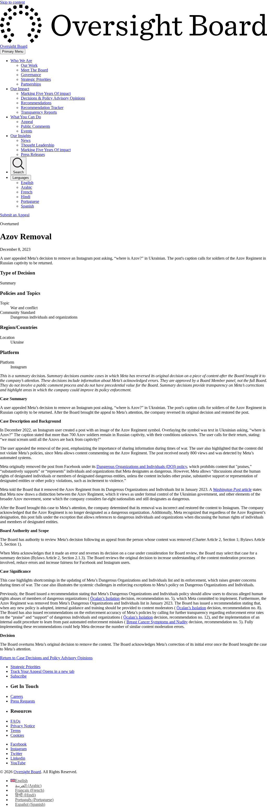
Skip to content (12, 2)
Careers (16, 696)
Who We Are (21, 60)
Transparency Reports (39, 112)
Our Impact (19, 89)
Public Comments (35, 126)
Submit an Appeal (14, 215)
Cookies (17, 735)
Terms (15, 730)
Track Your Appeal (42, 671)
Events (26, 131)
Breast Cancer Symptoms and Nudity (157, 622)
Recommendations (36, 103)
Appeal (27, 121)
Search (18, 172)
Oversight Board (27, 772)
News (26, 140)
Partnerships (31, 84)
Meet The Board (34, 70)
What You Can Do (25, 117)
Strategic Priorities (36, 79)
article (232, 489)
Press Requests (22, 701)
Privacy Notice (22, 726)
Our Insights (20, 135)
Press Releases (33, 154)
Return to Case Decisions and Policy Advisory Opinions (46, 658)
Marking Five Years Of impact (46, 93)
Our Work (29, 65)
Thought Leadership (37, 145)
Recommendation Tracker (42, 107)
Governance (31, 74)
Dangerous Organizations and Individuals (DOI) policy (141, 466)
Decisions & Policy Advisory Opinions (53, 98)
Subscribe (18, 676)
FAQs (15, 721)
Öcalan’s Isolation (105, 598)
